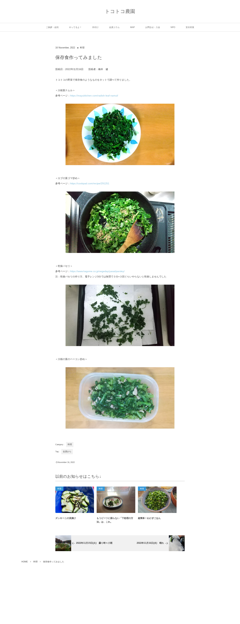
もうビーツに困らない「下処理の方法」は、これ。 (115, 520)
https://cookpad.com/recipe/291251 (89, 183)
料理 (82, 47)
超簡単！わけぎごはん (149, 518)
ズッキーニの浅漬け (65, 518)
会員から (67, 451)
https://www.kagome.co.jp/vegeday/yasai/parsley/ (97, 271)
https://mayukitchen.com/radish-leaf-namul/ (94, 95)
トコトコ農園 (120, 11)
